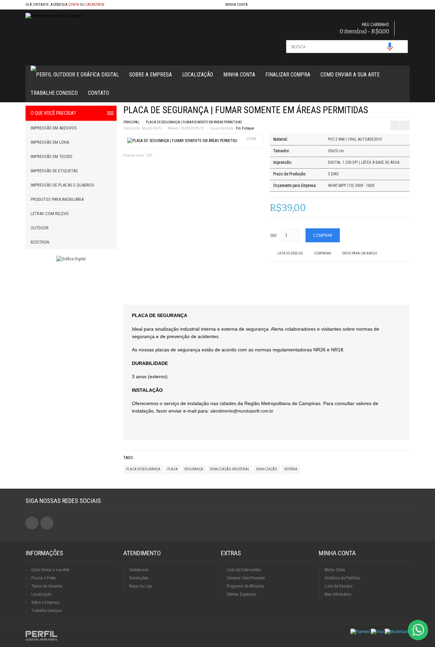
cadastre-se (94, 4)
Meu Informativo (338, 594)
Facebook (31, 523)
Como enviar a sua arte (350, 74)
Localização (197, 74)
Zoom (251, 139)
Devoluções (139, 578)
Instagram (46, 523)
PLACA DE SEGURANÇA (143, 469)
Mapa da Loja (140, 586)
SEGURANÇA (194, 469)
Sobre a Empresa (150, 74)
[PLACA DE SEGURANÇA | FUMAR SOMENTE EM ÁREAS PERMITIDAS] (183, 140)
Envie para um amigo (359, 253)
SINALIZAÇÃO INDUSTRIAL (229, 469)
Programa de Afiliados (245, 586)
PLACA (172, 469)
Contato (98, 93)
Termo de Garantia (46, 586)
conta (73, 4)
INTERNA (290, 469)
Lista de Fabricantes (244, 569)
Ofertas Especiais (241, 594)
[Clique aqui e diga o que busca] (390, 46)
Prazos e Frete (43, 578)
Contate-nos (139, 569)
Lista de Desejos (290, 253)
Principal (131, 122)
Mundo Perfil (151, 128)
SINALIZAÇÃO (266, 469)
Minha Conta (239, 74)
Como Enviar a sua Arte (50, 569)
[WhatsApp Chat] (418, 630)
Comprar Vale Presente (246, 578)
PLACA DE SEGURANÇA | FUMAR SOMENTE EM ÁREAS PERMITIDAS (194, 122)
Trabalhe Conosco (54, 93)
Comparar (322, 253)
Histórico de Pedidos (342, 578)
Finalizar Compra (287, 74)
